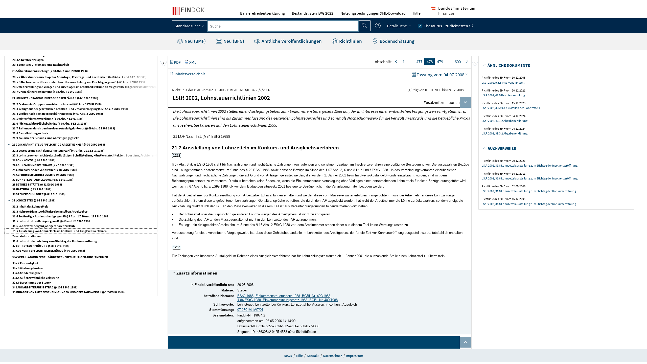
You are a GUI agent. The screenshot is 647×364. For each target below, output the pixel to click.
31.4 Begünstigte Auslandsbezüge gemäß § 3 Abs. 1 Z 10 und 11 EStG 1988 (60, 216)
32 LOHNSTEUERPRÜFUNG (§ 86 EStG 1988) (41, 246)
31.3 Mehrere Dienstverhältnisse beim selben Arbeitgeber (49, 211)
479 (440, 61)
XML (192, 62)
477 (419, 61)
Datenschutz (332, 355)
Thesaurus (433, 25)
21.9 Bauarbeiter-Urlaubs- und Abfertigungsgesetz (45, 138)
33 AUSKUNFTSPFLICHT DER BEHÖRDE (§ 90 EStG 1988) (48, 251)
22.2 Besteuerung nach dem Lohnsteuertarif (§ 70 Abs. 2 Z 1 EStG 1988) (58, 150)
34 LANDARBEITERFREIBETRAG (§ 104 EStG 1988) (44, 287)
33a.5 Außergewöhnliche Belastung (35, 278)
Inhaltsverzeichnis (189, 73)
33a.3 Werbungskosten (27, 268)
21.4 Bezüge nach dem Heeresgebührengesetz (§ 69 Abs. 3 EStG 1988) (57, 114)
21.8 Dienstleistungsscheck (30, 133)
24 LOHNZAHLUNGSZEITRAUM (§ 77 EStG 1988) (43, 165)
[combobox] (283, 26)
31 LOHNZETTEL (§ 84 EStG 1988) (33, 200)
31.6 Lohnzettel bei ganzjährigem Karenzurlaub (43, 226)
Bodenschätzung (396, 41)
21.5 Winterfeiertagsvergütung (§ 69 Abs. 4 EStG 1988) (47, 119)
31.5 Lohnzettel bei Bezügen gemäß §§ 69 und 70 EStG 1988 (51, 221)
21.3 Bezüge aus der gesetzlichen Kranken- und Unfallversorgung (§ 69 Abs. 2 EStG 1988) (70, 109)
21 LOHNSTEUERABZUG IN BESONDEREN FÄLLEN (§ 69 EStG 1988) (55, 98)
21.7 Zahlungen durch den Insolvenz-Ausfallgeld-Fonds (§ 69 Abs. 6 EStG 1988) (63, 128)
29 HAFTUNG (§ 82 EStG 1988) (31, 189)
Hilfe (417, 13)
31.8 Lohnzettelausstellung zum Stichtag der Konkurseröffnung (54, 241)
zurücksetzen (457, 25)
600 (458, 61)
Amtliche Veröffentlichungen (291, 41)
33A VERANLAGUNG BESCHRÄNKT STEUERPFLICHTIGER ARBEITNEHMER (60, 257)
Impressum (354, 355)
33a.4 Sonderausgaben (27, 273)
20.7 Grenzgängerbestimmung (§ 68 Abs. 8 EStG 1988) (47, 92)
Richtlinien (350, 41)
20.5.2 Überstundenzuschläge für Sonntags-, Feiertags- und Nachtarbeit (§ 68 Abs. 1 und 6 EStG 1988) (79, 77)
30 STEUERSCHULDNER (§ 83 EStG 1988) (38, 194)
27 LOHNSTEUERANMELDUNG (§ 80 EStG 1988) (42, 179)
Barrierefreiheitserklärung (262, 13)
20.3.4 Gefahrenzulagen (28, 60)
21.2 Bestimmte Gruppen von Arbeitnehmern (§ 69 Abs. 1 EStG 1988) (57, 104)
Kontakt (313, 355)
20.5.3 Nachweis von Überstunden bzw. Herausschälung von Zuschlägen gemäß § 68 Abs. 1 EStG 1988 (78, 82)
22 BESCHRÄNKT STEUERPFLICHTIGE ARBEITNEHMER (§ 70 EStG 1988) (58, 144)
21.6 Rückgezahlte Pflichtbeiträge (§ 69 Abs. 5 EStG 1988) (49, 123)
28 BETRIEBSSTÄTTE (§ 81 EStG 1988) (37, 184)
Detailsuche (397, 25)
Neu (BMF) (194, 41)
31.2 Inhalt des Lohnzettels (30, 206)
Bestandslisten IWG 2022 (312, 13)
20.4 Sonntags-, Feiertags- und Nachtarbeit (40, 64)
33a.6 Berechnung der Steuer (31, 282)
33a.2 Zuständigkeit (25, 263)
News (288, 355)
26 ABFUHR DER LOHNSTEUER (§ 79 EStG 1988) (43, 175)
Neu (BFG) (233, 41)
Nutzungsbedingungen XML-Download (373, 13)
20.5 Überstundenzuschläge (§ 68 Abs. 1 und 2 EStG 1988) (50, 71)
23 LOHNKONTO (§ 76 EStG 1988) (33, 160)
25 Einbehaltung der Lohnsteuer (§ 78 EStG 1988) (44, 170)
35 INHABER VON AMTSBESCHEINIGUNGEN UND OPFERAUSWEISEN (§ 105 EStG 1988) (68, 292)
